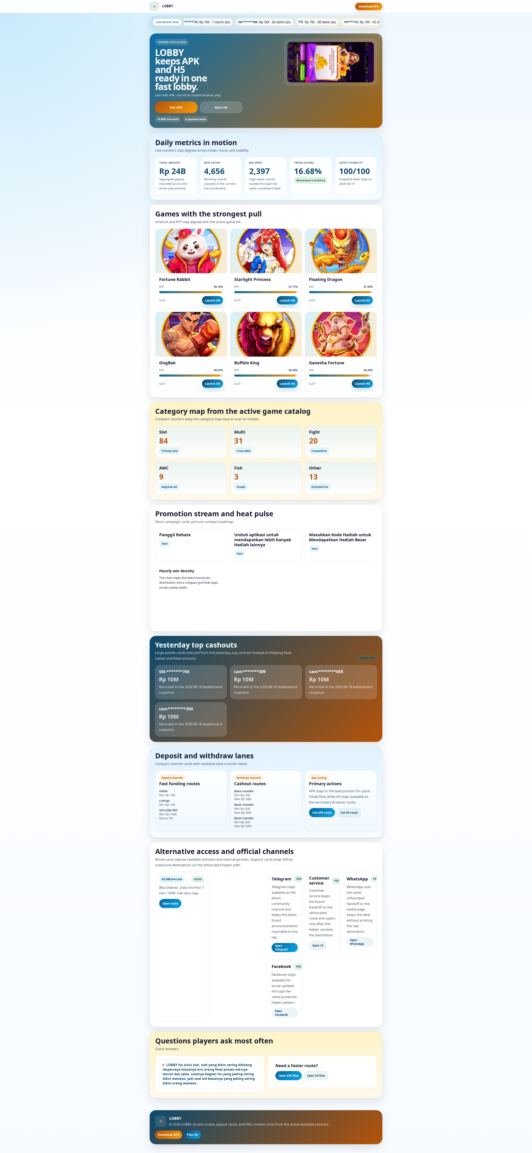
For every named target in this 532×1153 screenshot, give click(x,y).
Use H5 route (349, 812)
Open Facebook (281, 1013)
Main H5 (221, 107)
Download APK (369, 6)
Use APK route (322, 812)
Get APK (176, 107)
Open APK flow (288, 1076)
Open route (170, 903)
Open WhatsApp (357, 942)
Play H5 (192, 1135)
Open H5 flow (316, 1076)
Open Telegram (281, 947)
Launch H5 (212, 300)
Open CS (317, 945)
